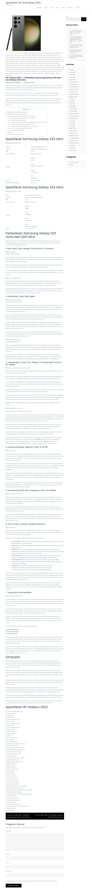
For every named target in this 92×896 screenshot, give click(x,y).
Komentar (9, 831)
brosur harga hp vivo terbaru (35, 53)
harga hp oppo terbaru (55, 57)
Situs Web (8, 871)
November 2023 (74, 138)
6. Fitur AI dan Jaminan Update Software (20, 128)
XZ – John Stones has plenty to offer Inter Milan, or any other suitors (76, 32)
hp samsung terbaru (28, 67)
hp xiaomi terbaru (26, 73)
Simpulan (9, 132)
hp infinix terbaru (39, 61)
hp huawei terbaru (29, 61)
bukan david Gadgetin (13, 82)
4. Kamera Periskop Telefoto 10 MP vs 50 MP (20, 124)
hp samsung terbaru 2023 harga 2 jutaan (25, 69)
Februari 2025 (73, 108)
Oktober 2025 (73, 91)
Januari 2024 (73, 133)
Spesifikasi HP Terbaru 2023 (14, 134)
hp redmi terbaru (18, 67)
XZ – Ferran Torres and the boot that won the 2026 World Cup (76, 46)
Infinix (57, 7)
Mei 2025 (72, 101)
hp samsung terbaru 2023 (42, 67)
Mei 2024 (72, 123)
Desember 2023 (74, 135)
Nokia (63, 7)
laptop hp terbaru (50, 73)
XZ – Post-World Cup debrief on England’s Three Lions (75, 51)
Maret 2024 (73, 128)
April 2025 (72, 104)
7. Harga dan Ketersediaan (16, 130)
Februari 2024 (73, 130)
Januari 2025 (73, 111)
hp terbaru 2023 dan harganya (28, 71)
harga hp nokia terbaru (24, 55)
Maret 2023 (73, 150)
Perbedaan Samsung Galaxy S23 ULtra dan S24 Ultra (20, 116)
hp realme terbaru (49, 65)
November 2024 (74, 116)
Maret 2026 (73, 79)
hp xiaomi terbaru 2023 (38, 73)
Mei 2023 (72, 145)
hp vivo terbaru (41, 71)
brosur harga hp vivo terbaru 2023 (52, 53)
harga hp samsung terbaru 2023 (46, 59)
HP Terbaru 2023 (10, 711)
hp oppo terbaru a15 (17, 65)
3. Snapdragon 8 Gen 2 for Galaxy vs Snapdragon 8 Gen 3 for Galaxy (27, 122)
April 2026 (72, 77)
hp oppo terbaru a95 (28, 65)
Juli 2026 (72, 69)
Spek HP (19, 53)
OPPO (45, 7)
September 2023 (74, 143)
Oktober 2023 (73, 140)
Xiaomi (77, 7)
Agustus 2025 (73, 96)
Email (8, 862)
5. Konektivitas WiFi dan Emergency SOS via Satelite (23, 126)
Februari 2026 (73, 82)
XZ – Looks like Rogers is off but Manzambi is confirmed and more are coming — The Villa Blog (76, 39)
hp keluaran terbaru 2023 (52, 61)
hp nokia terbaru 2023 (16, 63)
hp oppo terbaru (27, 63)
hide (29, 109)
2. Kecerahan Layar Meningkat (17, 120)
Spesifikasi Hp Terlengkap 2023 (23, 2)
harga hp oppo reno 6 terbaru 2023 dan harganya (35, 57)
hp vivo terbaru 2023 (51, 71)
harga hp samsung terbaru (29, 59)
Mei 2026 (72, 74)
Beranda (39, 7)
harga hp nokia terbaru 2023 (39, 55)
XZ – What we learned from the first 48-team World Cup (76, 56)
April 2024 (72, 126)
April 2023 (72, 147)
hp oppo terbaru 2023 (38, 63)
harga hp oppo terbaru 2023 (13, 59)
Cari (67, 16)
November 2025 (74, 89)
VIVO (51, 7)
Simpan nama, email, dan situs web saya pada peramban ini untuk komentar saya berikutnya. (32, 881)
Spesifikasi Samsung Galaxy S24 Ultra (17, 114)
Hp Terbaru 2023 (11, 53)
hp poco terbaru (39, 65)
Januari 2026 (73, 84)
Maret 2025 (73, 106)
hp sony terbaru (57, 69)
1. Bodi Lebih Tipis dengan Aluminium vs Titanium (21, 118)
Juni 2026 (72, 72)
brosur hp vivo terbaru (12, 55)
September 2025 (74, 94)
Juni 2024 (72, 121)
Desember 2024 (74, 113)
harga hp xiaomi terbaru (17, 61)
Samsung (70, 7)
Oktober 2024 (73, 118)
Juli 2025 (72, 99)
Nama (8, 854)
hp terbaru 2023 (14, 71)
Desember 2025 (74, 87)
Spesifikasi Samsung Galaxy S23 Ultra (16, 112)
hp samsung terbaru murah (44, 69)
